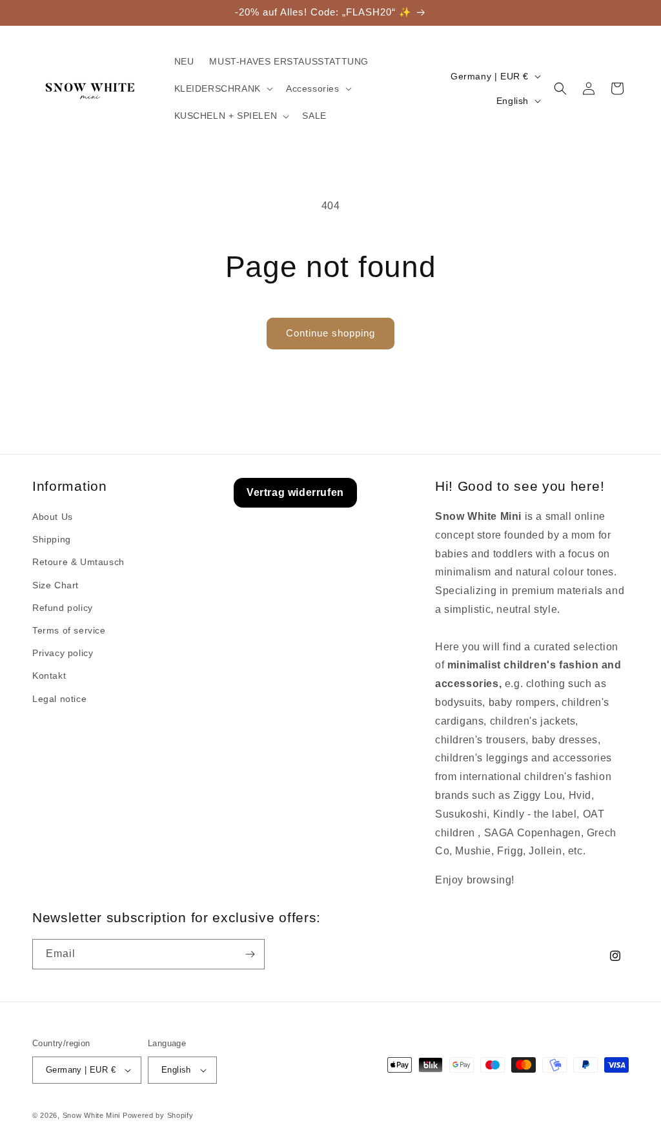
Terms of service (69, 630)
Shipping (51, 539)
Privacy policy (62, 653)
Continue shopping (330, 332)
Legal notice (59, 699)
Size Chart (55, 585)
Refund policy (62, 608)
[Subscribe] (250, 954)
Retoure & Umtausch (78, 562)
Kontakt (49, 675)
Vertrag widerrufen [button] (295, 492)
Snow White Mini (92, 1115)
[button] (222, 88)
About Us (52, 516)
